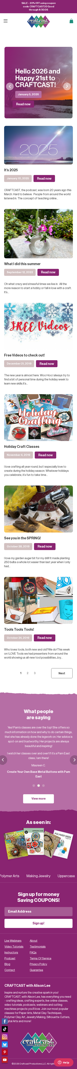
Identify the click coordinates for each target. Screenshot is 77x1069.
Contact (9, 970)
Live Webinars (12, 940)
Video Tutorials (13, 946)
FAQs (33, 952)
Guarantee (36, 970)
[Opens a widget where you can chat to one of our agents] (63, 1062)
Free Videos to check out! (24, 355)
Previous (10, 86)
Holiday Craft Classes (21, 447)
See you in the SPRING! (22, 538)
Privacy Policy (38, 964)
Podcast (9, 958)
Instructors (11, 952)
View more (39, 798)
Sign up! (38, 923)
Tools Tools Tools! (19, 629)
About (33, 940)
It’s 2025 (11, 170)
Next (67, 86)
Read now (23, 104)
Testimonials (38, 946)
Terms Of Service (40, 958)
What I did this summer (22, 264)
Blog (7, 964)
